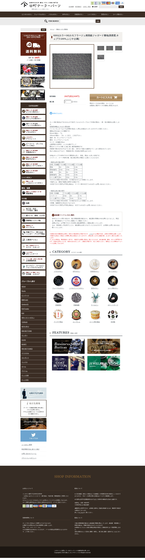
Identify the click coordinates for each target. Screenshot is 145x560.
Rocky (24, 291)
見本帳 (113, 322)
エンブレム (76, 322)
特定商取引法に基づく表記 (30, 449)
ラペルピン (94, 305)
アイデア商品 (58, 322)
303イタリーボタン (28, 318)
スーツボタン (112, 271)
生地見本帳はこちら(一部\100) (60, 126)
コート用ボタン (118, 14)
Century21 (25, 304)
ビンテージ (25, 295)
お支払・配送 (87, 6)
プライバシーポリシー (29, 458)
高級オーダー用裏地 (62, 29)
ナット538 (25, 375)
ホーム (52, 29)
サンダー (24, 335)
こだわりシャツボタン (76, 288)
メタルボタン (53, 14)
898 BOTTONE (27, 331)
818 (23, 313)
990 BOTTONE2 (27, 349)
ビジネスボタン (27, 14)
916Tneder (25, 309)
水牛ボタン (66, 14)
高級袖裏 (76, 305)
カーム (24, 366)
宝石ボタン (105, 14)
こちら (91, 234)
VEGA (24, 286)
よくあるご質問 (27, 445)
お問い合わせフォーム (29, 453)
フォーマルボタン (40, 14)
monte (24, 340)
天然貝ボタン (79, 14)
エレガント (25, 358)
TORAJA (24, 322)
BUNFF (24, 344)
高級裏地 (58, 305)
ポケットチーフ (113, 305)
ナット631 (25, 380)
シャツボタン (92, 14)
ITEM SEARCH (53, 21)
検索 (98, 21)
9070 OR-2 (25, 326)
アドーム (24, 371)
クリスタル (25, 353)
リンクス (24, 362)
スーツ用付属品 (94, 322)
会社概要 (71, 6)
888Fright (25, 300)
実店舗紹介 (78, 6)
